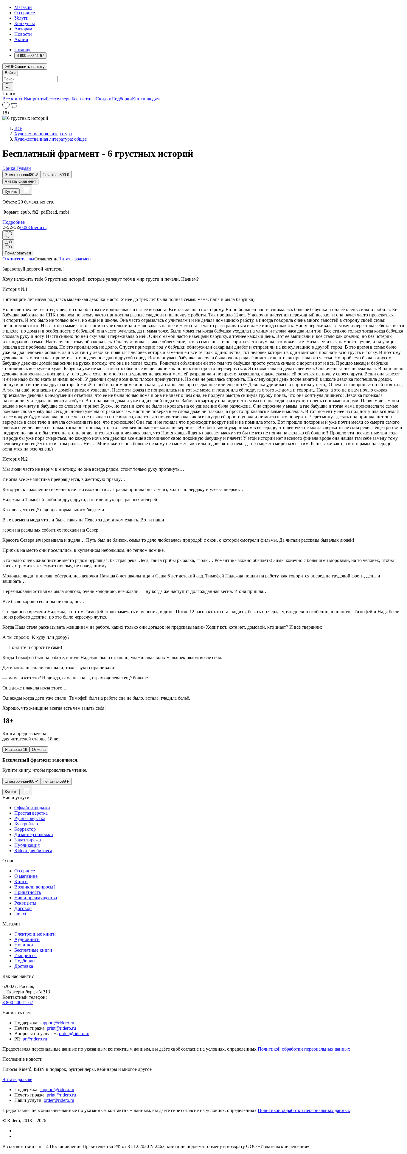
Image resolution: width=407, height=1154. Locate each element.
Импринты (35, 98)
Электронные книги (35, 933)
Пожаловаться (18, 253)
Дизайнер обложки (33, 834)
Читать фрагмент (20, 181)
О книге (10, 258)
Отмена (39, 749)
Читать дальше (17, 1079)
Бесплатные (84, 98)
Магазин (23, 7)
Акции (21, 39)
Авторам (23, 28)
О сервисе (24, 12)
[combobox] (203, 79)
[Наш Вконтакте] (17, 1130)
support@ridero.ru (57, 1022)
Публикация (27, 845)
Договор (23, 908)
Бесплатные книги (33, 950)
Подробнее (13, 222)
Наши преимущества (35, 897)
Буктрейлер (26, 823)
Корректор (25, 829)
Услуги (21, 18)
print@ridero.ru (61, 1028)
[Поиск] (7, 86)
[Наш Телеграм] (16, 1136)
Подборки (121, 98)
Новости (23, 34)
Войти (10, 73)
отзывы (26, 258)
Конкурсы (24, 23)
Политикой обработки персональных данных (304, 1049)
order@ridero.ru (74, 1033)
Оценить (37, 227)
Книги (21, 881)
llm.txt (20, 913)
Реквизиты (25, 903)
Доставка (23, 966)
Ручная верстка (29, 818)
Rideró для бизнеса (33, 850)
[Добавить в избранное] (8, 235)
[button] (203, 86)
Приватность (27, 892)
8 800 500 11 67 (17, 1002)
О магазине (26, 876)
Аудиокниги (27, 939)
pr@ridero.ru (35, 1038)
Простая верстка (31, 813)
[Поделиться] (8, 245)
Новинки (23, 944)
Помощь (22, 49)
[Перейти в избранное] (6, 107)
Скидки (103, 98)
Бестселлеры (59, 98)
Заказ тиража (27, 839)
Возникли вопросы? (34, 886)
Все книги (13, 98)
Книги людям (146, 98)
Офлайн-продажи (32, 807)
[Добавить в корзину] (26, 189)
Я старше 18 (16, 749)
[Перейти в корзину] (14, 107)
